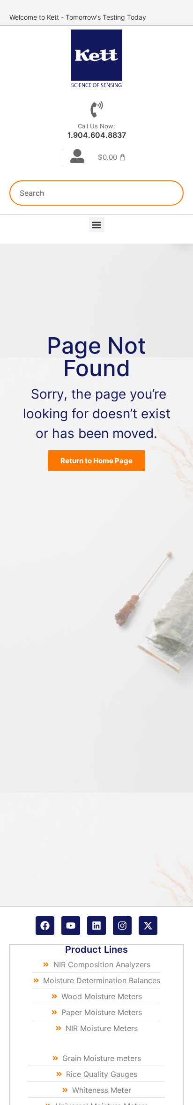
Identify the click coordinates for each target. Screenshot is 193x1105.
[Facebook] (45, 925)
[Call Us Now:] (97, 109)
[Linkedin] (96, 925)
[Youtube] (70, 925)
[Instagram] (122, 925)
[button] (96, 224)
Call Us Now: (96, 126)
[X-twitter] (148, 925)
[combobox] (96, 193)
